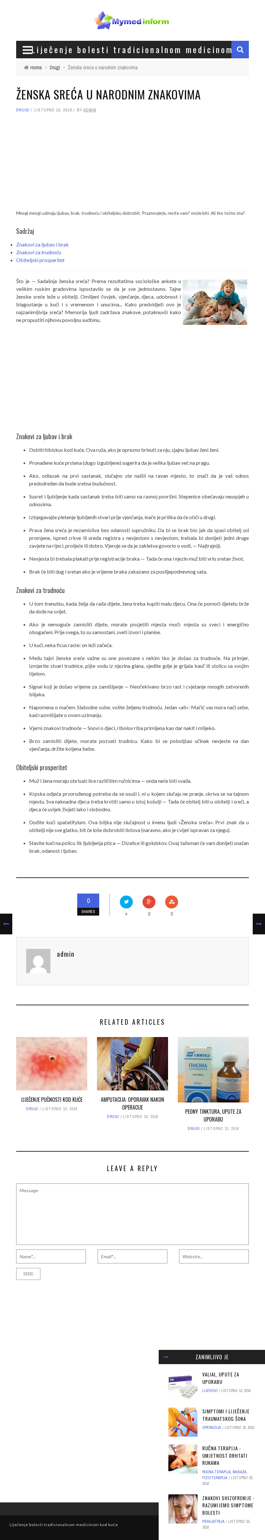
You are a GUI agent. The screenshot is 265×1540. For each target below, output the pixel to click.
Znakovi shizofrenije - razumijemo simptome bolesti (228, 1505)
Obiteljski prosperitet (40, 260)
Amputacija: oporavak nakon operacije (132, 1103)
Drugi (22, 110)
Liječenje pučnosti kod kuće (51, 1099)
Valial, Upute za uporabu (220, 1378)
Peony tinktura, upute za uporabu (213, 1115)
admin (89, 110)
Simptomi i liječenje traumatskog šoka (225, 1415)
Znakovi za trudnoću (38, 252)
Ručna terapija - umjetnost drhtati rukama (225, 1455)
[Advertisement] (132, 164)
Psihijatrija (213, 1521)
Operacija (211, 1427)
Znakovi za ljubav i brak (42, 244)
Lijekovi (209, 1390)
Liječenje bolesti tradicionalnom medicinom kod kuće (64, 1524)
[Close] (166, 1357)
